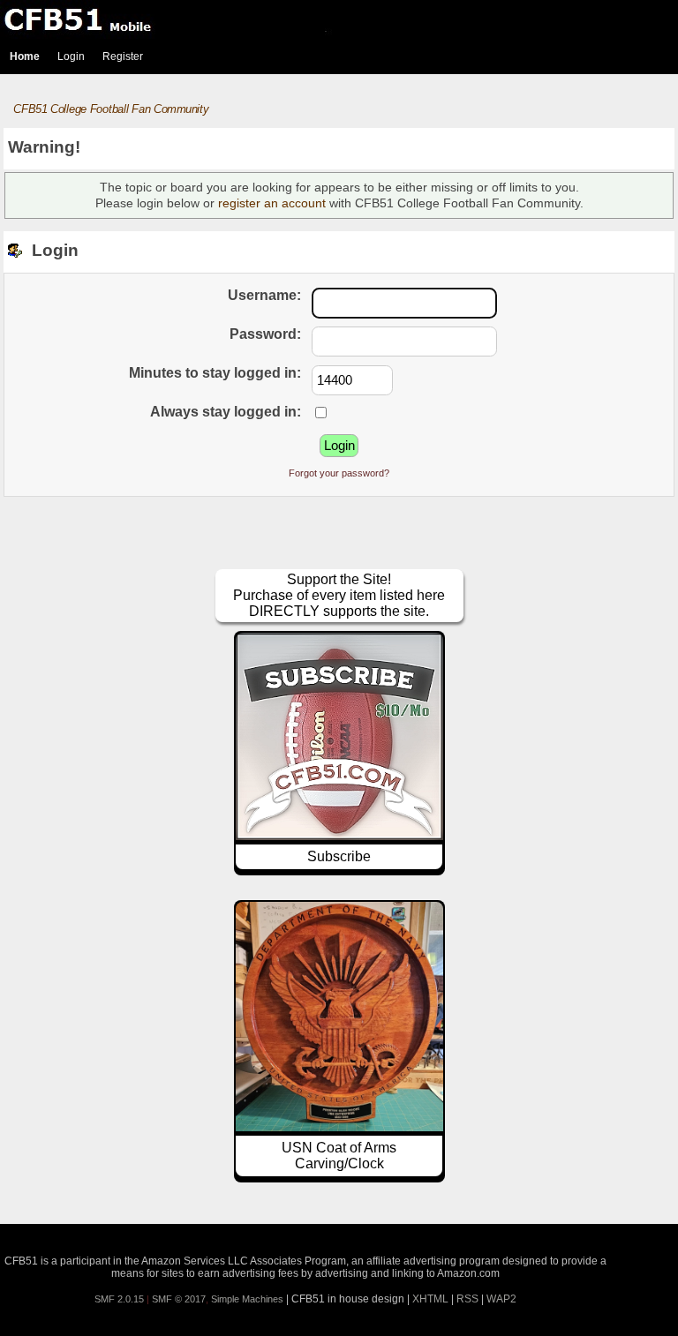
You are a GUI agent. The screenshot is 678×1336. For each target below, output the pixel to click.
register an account (272, 203)
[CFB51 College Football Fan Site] (339, 19)
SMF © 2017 (179, 1299)
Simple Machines (247, 1299)
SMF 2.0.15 (119, 1299)
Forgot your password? (339, 473)
